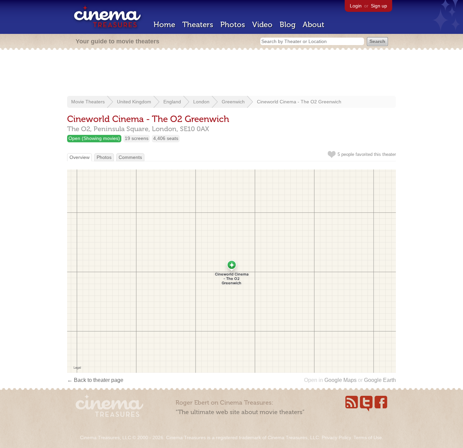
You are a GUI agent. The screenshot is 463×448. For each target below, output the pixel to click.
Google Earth (380, 380)
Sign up (379, 5)
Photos (232, 24)
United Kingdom (134, 101)
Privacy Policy (336, 437)
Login (356, 5)
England (172, 101)
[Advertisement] (231, 73)
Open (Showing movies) (94, 138)
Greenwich (233, 101)
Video (262, 24)
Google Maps (340, 380)
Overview (79, 157)
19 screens (136, 138)
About (313, 24)
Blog (288, 24)
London (201, 101)
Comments (130, 157)
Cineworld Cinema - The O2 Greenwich (299, 101)
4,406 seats (165, 138)
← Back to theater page (95, 380)
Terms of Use (368, 437)
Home (164, 24)
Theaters (197, 24)
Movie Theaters (88, 101)
